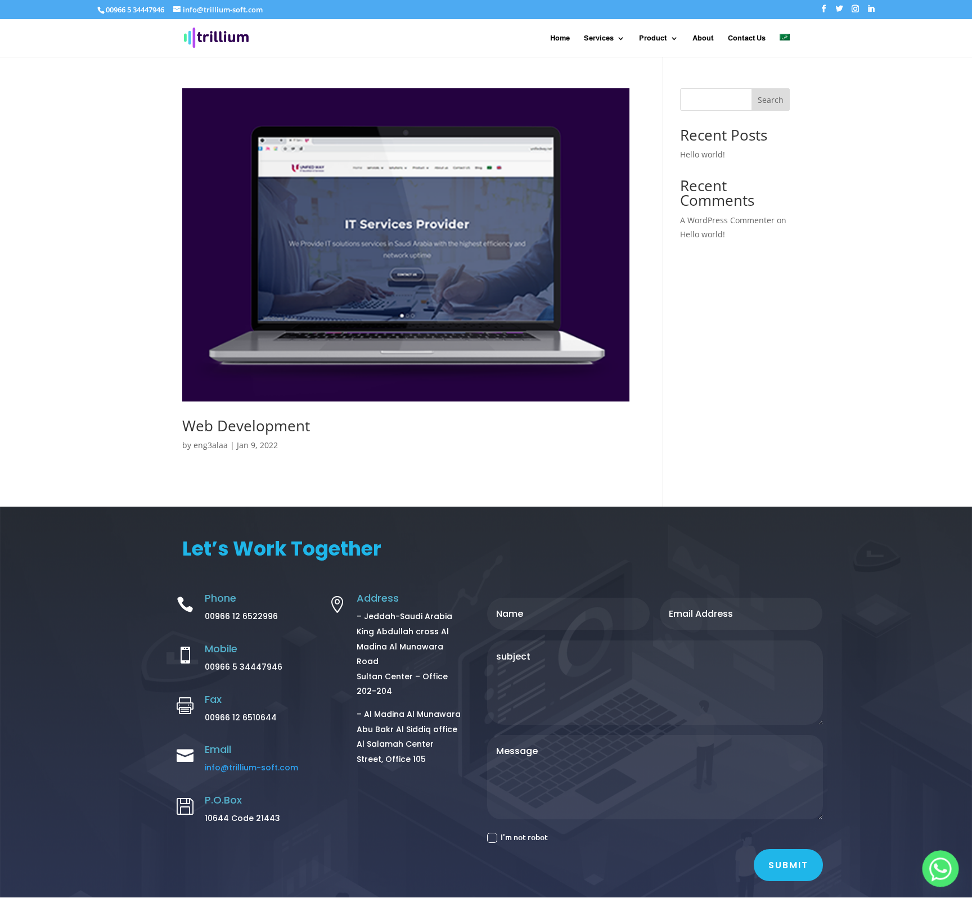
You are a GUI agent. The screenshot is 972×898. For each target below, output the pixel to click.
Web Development (246, 426)
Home (560, 38)
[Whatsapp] (940, 869)
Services (599, 38)
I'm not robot (524, 837)
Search (771, 99)
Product (653, 38)
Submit (788, 865)
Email (218, 749)
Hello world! (702, 154)
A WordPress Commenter (727, 220)
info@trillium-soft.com (251, 767)
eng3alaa (211, 445)
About (703, 38)
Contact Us (747, 38)
